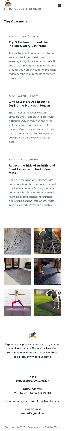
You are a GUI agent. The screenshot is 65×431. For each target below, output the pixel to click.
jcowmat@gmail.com (32, 413)
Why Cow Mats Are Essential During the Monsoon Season (29, 103)
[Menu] (59, 5)
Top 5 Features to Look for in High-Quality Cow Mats (28, 44)
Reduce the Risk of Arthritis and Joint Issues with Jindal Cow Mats (32, 169)
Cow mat (35, 36)
